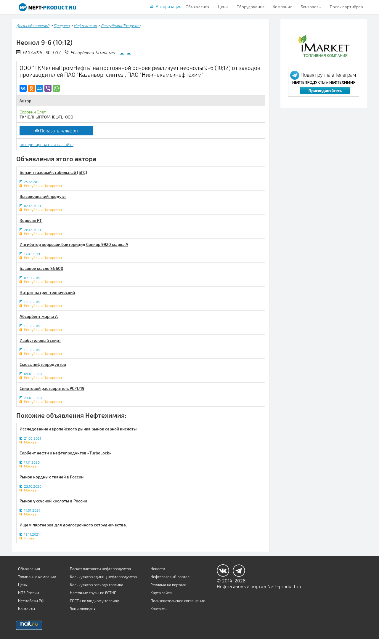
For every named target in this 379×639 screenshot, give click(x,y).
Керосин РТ (31, 220)
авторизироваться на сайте (46, 144)
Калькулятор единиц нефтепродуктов (103, 576)
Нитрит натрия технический (47, 292)
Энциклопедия (83, 608)
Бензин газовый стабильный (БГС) (53, 172)
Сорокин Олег (33, 111)
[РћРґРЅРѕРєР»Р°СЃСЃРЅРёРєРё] (31, 88)
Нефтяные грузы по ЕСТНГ (93, 592)
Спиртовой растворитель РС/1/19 (52, 388)
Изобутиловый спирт (40, 340)
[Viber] (48, 88)
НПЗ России (28, 592)
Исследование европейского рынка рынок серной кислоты (78, 428)
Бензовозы (311, 6)
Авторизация (169, 6)
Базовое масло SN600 (41, 268)
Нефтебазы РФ (31, 600)
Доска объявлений (32, 25)
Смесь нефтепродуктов (43, 364)
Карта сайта (161, 592)
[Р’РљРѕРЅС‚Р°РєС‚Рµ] (23, 88)
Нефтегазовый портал (170, 576)
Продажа (62, 25)
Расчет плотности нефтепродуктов (100, 568)
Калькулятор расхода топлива (96, 584)
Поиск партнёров (346, 6)
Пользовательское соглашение (177, 600)
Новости (157, 568)
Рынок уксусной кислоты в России (53, 500)
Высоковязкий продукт (43, 196)
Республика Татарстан (120, 25)
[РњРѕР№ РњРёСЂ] (39, 88)
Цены (223, 6)
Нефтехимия (85, 25)
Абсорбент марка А (39, 316)
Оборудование (250, 6)
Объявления (198, 6)
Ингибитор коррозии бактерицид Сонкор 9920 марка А (74, 244)
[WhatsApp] (56, 88)
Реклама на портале (168, 584)
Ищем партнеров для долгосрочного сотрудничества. (73, 524)
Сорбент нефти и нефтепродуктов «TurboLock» (65, 452)
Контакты (26, 608)
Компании (282, 6)
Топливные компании (37, 576)
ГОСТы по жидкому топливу (94, 600)
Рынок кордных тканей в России (51, 476)
